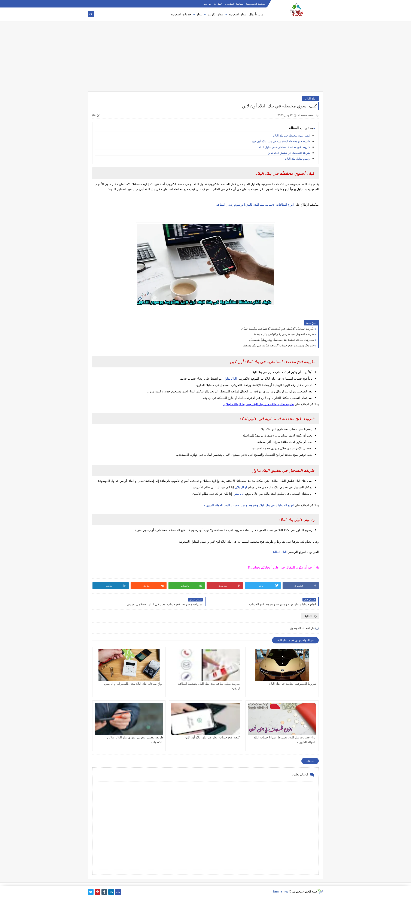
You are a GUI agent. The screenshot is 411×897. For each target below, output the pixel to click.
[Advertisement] (205, 58)
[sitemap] (118, 892)
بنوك (199, 14)
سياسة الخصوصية (255, 4)
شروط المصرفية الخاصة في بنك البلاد (292, 684)
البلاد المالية (280, 552)
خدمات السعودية (180, 14)
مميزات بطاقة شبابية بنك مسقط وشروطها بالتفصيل (281, 340)
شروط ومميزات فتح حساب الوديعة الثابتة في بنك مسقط (278, 345)
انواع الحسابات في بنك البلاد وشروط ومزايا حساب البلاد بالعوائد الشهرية (249, 505)
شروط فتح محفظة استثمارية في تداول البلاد (284, 147)
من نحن (207, 4)
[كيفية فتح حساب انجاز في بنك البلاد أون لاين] (205, 719)
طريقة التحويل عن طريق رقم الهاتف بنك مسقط (283, 334)
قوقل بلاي (241, 487)
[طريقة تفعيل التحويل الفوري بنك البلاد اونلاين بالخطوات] (129, 719)
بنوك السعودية (237, 14)
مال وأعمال (256, 14)
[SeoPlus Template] (320, 891)
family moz (280, 891)
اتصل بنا (218, 4)
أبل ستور (239, 494)
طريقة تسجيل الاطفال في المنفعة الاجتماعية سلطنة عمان (277, 329)
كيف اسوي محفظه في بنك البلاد (291, 135)
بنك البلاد (310, 98)
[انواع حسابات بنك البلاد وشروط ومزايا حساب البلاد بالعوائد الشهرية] (282, 719)
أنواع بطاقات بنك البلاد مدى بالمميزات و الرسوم (133, 684)
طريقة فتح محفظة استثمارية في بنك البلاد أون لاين (281, 141)
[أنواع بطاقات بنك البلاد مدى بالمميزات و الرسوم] (129, 665)
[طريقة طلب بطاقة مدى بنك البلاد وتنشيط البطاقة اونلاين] (205, 665)
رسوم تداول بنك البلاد (297, 158)
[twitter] (91, 892)
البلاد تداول (230, 378)
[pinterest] (97, 892)
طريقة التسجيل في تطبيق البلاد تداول (288, 153)
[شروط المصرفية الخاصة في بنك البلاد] (282, 665)
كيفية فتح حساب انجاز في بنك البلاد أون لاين (212, 737)
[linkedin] (111, 892)
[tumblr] (104, 892)
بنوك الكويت (215, 14)
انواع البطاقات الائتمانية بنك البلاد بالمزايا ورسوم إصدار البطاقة (255, 204)
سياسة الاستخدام (234, 4)
